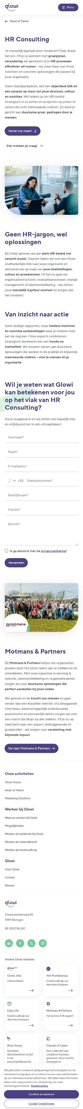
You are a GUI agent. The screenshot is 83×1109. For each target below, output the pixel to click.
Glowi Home (13, 782)
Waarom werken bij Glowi (21, 818)
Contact (10, 877)
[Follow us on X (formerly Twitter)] (31, 943)
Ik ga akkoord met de (38, 551)
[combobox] (14, 480)
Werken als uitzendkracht (21, 842)
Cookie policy (39, 1086)
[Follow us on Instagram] (43, 943)
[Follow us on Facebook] (20, 943)
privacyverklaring (53, 551)
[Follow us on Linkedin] (9, 943)
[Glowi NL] (11, 7)
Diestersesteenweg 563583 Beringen (19, 917)
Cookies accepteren (41, 1094)
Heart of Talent (14, 790)
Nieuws (10, 885)
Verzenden (16, 563)
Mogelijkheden (14, 826)
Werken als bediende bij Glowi (24, 834)
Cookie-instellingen (42, 1104)
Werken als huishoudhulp (21, 850)
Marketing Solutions (17, 798)
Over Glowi (12, 869)
